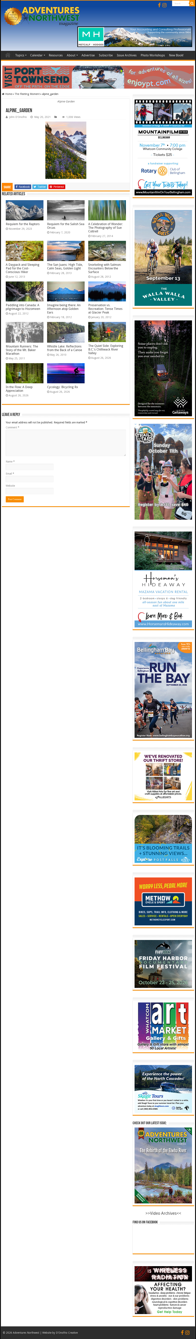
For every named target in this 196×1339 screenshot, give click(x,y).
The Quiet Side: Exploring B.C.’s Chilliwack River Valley (105, 349)
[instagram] (164, 5)
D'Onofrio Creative (67, 1332)
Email (10, 473)
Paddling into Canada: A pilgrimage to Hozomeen (23, 307)
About (71, 55)
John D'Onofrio (18, 117)
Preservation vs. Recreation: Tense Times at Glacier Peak (105, 308)
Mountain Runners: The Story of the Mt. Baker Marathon (22, 350)
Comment (12, 427)
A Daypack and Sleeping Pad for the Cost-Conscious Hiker (22, 268)
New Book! (176, 55)
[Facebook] (159, 5)
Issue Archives (126, 55)
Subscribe (106, 55)
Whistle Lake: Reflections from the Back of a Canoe (64, 348)
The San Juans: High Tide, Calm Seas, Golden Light (65, 266)
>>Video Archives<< (163, 1213)
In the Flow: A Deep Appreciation (19, 389)
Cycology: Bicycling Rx (62, 387)
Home (8, 55)
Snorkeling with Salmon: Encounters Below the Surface (104, 268)
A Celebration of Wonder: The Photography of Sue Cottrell (105, 227)
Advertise (88, 55)
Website (10, 485)
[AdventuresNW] (42, 16)
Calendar (36, 55)
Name (10, 461)
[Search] (192, 3)
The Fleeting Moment (27, 93)
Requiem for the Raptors (23, 224)
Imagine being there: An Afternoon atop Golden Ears (64, 308)
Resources (56, 55)
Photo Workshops (153, 55)
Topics (19, 55)
